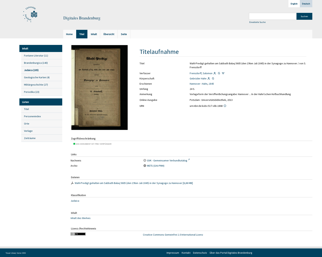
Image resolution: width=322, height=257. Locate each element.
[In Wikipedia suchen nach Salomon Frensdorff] (223, 73)
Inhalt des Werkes (81, 218)
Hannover (195, 83)
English (294, 3)
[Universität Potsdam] (29, 15)
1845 (211, 83)
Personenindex (32, 116)
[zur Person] (215, 73)
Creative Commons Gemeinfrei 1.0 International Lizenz (173, 234)
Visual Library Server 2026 (16, 253)
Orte (26, 123)
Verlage (28, 131)
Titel (26, 109)
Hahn (204, 83)
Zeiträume (30, 138)
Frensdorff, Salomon (201, 73)
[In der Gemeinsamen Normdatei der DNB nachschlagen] (219, 73)
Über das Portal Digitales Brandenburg (231, 252)
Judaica (75, 200)
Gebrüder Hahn (198, 78)
